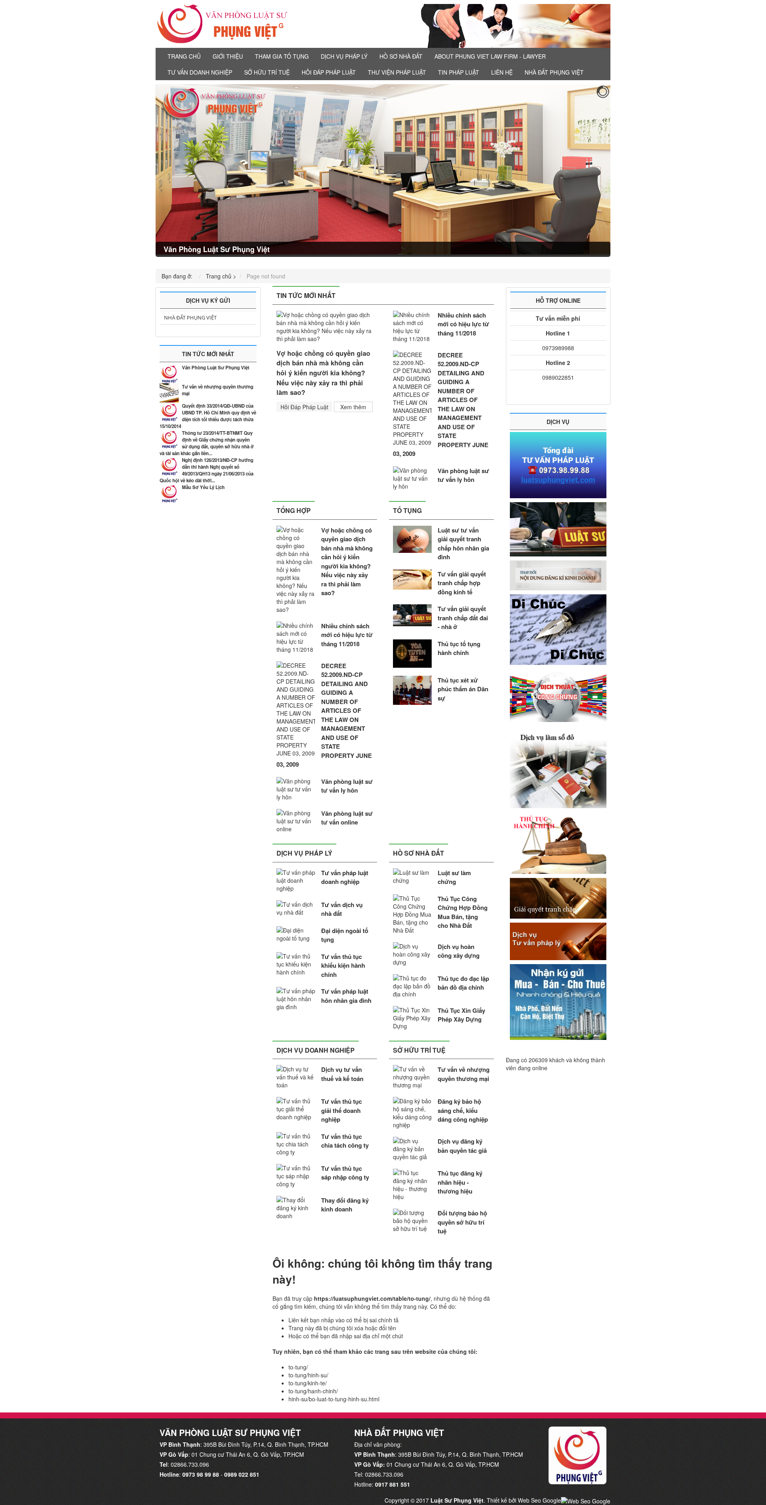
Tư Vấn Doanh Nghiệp (200, 72)
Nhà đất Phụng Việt (554, 72)
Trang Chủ (184, 56)
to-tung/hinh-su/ (308, 1375)
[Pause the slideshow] (586, 171)
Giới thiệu (228, 56)
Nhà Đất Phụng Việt (190, 317)
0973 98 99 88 (200, 1474)
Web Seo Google (539, 1500)
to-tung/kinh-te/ (307, 1383)
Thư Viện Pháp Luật (397, 72)
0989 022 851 (241, 1474)
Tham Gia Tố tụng (282, 56)
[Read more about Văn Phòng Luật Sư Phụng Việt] (169, 373)
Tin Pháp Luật (458, 72)
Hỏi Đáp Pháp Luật (329, 72)
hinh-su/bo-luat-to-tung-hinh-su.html (333, 1399)
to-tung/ (298, 1367)
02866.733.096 (190, 1464)
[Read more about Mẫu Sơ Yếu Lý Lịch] (169, 493)
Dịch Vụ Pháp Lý (344, 56)
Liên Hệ (502, 72)
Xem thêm (353, 407)
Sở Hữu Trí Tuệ (267, 72)
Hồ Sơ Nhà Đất (400, 56)
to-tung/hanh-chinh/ (313, 1391)
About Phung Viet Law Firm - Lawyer (490, 56)
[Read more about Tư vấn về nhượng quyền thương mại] (169, 392)
